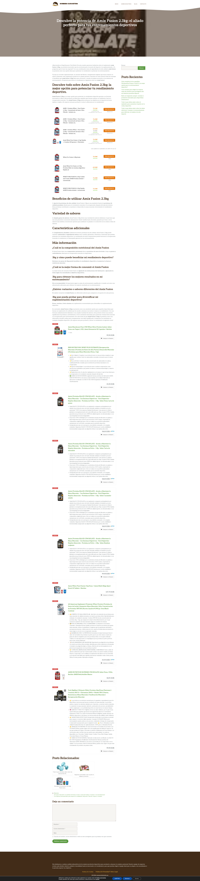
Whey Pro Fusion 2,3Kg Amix (71, 157)
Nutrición (56, 793)
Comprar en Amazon (108, 338)
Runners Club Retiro (69, 4)
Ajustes (137, 878)
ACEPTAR (117, 878)
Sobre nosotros (126, 4)
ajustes (97, 879)
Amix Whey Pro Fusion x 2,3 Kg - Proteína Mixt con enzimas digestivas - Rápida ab (74, 168)
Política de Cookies (87, 872)
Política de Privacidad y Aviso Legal (107, 872)
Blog (135, 4)
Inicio (116, 4)
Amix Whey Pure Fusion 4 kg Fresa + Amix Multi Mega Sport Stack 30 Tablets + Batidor (89, 587)
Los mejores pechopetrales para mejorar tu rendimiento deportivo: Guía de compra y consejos (78, 796)
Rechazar (127, 878)
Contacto (143, 4)
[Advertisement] (100, 45)
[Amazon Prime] (112, 431)
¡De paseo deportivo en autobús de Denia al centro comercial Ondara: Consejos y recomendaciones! (79, 794)
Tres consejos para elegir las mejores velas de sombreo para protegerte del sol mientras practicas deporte (132, 91)
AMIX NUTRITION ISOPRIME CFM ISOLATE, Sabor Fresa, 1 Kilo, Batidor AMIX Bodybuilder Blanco (90, 673)
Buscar (123, 65)
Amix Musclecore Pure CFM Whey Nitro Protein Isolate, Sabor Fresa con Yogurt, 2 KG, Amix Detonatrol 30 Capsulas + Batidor (90, 328)
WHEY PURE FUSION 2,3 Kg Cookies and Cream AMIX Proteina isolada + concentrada (74, 178)
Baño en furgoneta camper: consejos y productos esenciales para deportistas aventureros (132, 97)
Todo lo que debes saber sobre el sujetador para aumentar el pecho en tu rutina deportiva (133, 104)
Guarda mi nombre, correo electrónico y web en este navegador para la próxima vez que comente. (83, 836)
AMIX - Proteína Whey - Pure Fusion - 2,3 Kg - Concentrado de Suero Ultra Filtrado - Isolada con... (74, 110)
